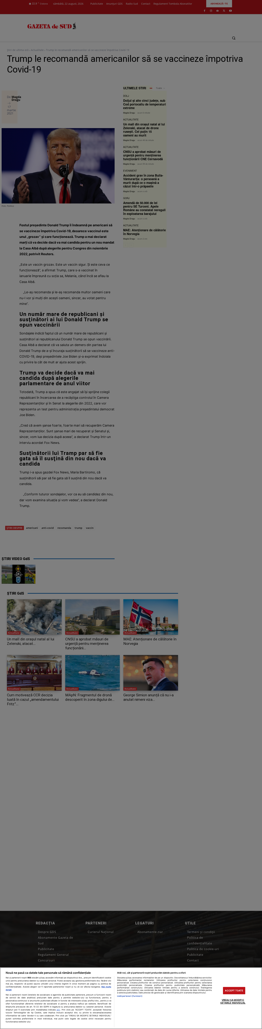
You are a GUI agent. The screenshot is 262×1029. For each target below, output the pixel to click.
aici (58, 1009)
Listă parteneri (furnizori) (129, 996)
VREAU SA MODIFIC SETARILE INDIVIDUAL (232, 1001)
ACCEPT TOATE (234, 990)
